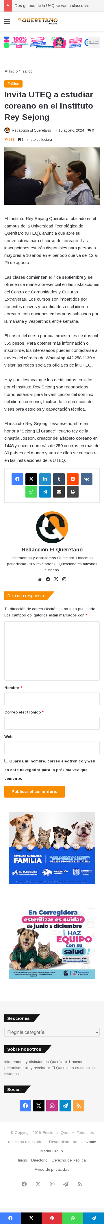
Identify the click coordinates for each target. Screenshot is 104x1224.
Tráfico (27, 71)
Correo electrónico (24, 712)
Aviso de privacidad (52, 1169)
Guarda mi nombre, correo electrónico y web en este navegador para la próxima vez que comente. (49, 770)
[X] (31, 479)
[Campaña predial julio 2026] (52, 42)
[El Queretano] (37, 21)
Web (8, 737)
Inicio (13, 71)
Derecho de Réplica (69, 1160)
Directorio (39, 1160)
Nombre (13, 688)
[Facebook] (17, 479)
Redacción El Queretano (31, 130)
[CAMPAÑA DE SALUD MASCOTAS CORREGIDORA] (52, 977)
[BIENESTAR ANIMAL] (52, 882)
